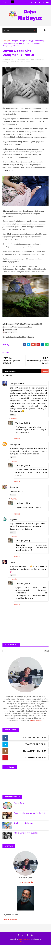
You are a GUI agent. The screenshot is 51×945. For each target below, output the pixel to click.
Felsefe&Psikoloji (9, 43)
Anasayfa (6, 41)
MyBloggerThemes (25, 942)
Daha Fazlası (36, 720)
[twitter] (35, 2)
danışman (23, 41)
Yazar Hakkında (9, 919)
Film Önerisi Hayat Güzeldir (26, 833)
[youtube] (39, 2)
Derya (12, 562)
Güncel (21, 43)
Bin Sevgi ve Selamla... (23, 823)
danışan (15, 41)
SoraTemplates (24, 939)
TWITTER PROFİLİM (35, 744)
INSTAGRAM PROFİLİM (34, 751)
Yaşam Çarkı (19, 803)
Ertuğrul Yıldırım (17, 384)
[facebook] (31, 2)
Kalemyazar (15, 444)
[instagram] (43, 2)
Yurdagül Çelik (21, 423)
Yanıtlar (14, 419)
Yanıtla (12, 414)
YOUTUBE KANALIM (35, 757)
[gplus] (47, 2)
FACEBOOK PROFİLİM (34, 738)
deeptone (14, 487)
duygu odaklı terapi (37, 41)
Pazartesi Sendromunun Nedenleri (29, 813)
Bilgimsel (14, 520)
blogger (45, 371)
